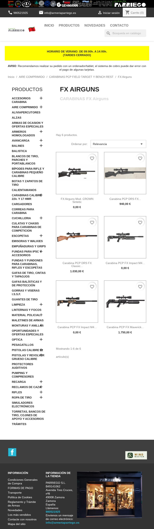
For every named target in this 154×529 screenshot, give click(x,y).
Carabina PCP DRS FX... (125, 198)
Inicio (49, 25)
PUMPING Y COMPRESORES (23, 374)
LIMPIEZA (18, 304)
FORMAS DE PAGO (20, 488)
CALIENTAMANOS (24, 190)
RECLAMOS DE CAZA (26, 387)
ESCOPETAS (20, 235)
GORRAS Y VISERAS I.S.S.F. (26, 292)
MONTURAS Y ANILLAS (28, 325)
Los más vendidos (19, 514)
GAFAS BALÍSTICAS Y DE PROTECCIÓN (27, 283)
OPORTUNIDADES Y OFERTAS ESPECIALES (27, 332)
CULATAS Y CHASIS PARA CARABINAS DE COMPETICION (26, 227)
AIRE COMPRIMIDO (25, 107)
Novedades (94, 25)
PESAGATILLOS (22, 344)
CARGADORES (22, 204)
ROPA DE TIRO (22, 397)
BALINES (18, 145)
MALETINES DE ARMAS (28, 320)
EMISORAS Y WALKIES (27, 241)
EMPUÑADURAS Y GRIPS (29, 246)
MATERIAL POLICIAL (26, 315)
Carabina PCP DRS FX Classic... (77, 264)
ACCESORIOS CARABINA (21, 100)
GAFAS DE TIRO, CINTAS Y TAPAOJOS (29, 274)
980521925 (18, 12)
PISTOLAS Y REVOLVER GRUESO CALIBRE (28, 357)
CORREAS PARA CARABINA (23, 211)
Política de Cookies (20, 497)
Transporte (15, 492)
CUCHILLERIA (21, 218)
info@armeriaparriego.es (60, 12)
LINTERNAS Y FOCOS (26, 309)
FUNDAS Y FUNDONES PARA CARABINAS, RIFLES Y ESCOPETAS (27, 264)
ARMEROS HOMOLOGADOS (23, 133)
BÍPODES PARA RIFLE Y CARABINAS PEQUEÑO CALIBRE (28, 172)
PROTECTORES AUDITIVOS (22, 366)
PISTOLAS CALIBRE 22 (27, 350)
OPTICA (17, 339)
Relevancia (118, 144)
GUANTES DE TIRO (25, 299)
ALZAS (16, 117)
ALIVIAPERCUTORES (26, 112)
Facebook (12, 452)
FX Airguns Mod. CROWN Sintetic (77, 200)
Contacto (119, 25)
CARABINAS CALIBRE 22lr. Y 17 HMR (27, 197)
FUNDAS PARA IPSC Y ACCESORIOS (27, 253)
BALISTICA (19, 151)
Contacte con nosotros (22, 519)
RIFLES (17, 392)
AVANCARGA (20, 140)
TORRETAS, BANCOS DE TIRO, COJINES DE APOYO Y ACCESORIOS (28, 415)
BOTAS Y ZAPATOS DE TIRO (27, 183)
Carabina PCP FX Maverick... (125, 327)
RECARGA (19, 381)
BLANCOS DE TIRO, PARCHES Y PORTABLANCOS (25, 160)
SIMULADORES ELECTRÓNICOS (23, 404)
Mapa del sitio (16, 524)
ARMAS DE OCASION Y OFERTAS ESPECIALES (27, 124)
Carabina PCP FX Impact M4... (125, 263)
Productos (69, 25)
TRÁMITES (19, 424)
